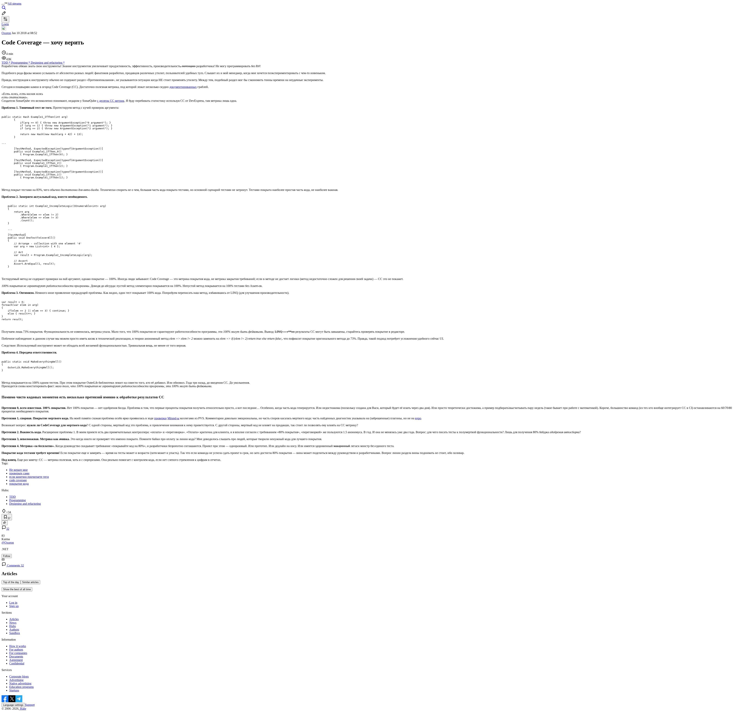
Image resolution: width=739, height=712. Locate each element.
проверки (160, 418)
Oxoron (6, 33)
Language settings (13, 705)
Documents (16, 656)
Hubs (12, 626)
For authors (16, 649)
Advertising (16, 680)
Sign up (14, 606)
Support (30, 704)
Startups (14, 690)
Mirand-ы (173, 418)
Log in (13, 602)
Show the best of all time (17, 589)
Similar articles (30, 582)
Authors (14, 629)
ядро (418, 418)
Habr (22, 708)
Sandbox (14, 633)
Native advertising (20, 683)
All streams (14, 3)
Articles (14, 619)
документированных (183, 87)
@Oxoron (8, 542)
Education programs (21, 687)
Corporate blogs (19, 676)
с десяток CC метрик (110, 100)
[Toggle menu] (3, 4)
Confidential (16, 663)
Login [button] (5, 24)
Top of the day (11, 582)
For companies (18, 653)
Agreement (16, 660)
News (12, 622)
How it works (17, 646)
